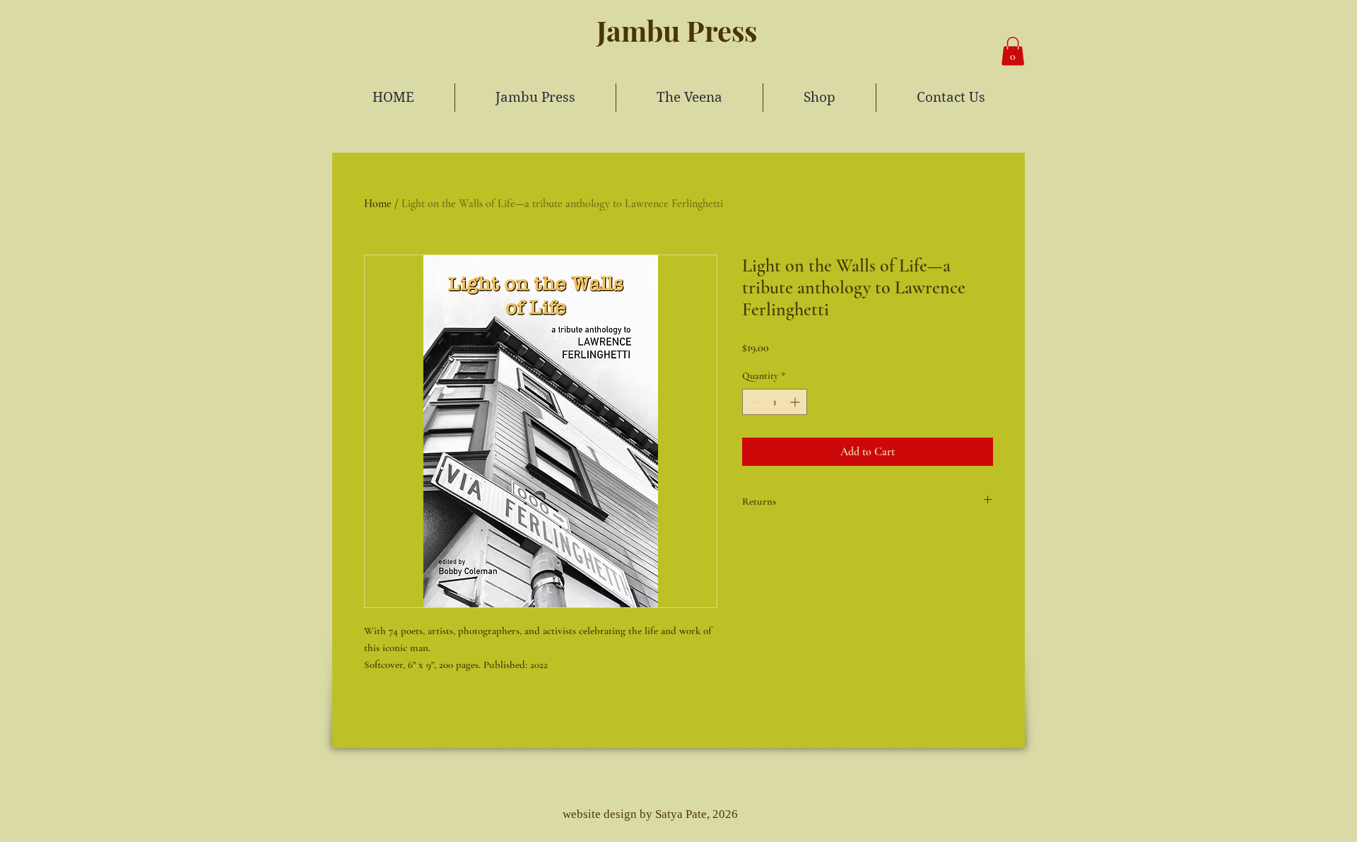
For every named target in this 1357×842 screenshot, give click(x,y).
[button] (1013, 51)
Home (378, 204)
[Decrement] (753, 402)
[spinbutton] (774, 402)
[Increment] (796, 402)
